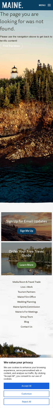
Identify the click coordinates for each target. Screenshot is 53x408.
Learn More (26, 265)
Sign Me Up (26, 231)
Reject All (26, 401)
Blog (26, 322)
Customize (26, 393)
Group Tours (26, 317)
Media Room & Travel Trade (26, 282)
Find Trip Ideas (11, 46)
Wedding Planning (26, 302)
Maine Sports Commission (26, 307)
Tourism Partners (26, 292)
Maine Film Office (27, 297)
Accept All (26, 386)
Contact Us (26, 327)
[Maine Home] (12, 5)
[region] (26, 383)
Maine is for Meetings (26, 312)
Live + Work (27, 287)
